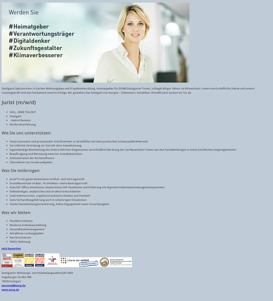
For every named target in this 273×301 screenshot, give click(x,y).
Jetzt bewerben (11, 248)
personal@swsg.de (14, 285)
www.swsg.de (10, 289)
